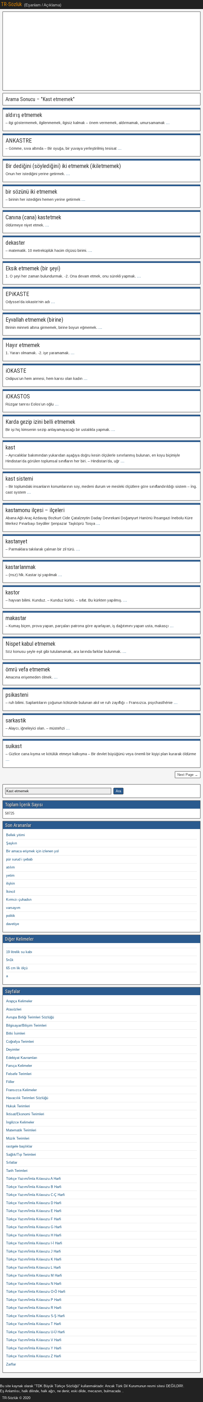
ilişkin (10, 883)
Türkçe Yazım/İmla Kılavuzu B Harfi (33, 1187)
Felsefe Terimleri (18, 1074)
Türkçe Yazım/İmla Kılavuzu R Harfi (33, 1308)
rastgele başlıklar (19, 1146)
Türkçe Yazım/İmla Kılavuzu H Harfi (33, 1235)
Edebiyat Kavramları (21, 1058)
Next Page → (187, 775)
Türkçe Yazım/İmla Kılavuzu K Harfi (33, 1259)
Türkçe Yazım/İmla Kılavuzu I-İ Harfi (34, 1243)
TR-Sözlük (11, 4)
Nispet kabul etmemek (30, 643)
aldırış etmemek (24, 115)
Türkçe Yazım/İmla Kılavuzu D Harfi (33, 1203)
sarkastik (16, 720)
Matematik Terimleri (21, 1130)
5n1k (9, 960)
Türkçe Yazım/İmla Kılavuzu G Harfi (34, 1227)
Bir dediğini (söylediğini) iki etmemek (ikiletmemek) (63, 166)
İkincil (10, 892)
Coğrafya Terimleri (20, 1042)
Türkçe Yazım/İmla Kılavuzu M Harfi (34, 1275)
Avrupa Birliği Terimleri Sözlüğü (30, 1017)
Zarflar (11, 1364)
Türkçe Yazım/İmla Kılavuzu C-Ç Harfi (35, 1195)
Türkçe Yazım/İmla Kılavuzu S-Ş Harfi (35, 1316)
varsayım (13, 908)
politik (10, 916)
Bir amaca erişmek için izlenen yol (32, 851)
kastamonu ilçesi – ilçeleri (35, 510)
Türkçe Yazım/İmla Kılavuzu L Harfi (33, 1267)
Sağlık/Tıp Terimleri (21, 1155)
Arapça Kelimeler (19, 1001)
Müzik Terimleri (17, 1138)
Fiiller (10, 1082)
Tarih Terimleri (16, 1171)
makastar (16, 618)
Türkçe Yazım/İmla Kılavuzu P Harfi (33, 1300)
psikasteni (17, 694)
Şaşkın (11, 843)
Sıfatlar (11, 1162)
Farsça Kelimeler (19, 1066)
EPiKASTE (17, 294)
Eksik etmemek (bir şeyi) (33, 268)
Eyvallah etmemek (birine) (34, 319)
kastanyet (16, 541)
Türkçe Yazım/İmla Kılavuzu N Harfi (33, 1284)
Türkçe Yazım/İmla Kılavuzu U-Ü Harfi (35, 1332)
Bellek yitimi (15, 835)
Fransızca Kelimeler (21, 1090)
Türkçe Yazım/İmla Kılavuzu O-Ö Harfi (35, 1292)
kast (10, 447)
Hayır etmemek (23, 345)
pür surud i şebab (19, 859)
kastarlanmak (20, 567)
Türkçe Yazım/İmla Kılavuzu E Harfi (33, 1211)
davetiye (12, 924)
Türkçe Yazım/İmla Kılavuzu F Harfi (33, 1219)
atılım (10, 867)
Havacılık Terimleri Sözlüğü (27, 1098)
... (168, 123)
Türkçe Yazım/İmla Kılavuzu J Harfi (33, 1251)
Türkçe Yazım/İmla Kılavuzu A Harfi (33, 1179)
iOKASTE (16, 370)
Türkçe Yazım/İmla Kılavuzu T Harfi (33, 1324)
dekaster (15, 242)
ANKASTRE (19, 140)
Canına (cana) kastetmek (33, 217)
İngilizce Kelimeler (20, 1122)
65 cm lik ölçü (16, 968)
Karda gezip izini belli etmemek (40, 421)
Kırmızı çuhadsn (18, 900)
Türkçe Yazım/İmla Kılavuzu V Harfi (33, 1340)
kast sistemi (19, 478)
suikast (14, 746)
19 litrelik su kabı (19, 952)
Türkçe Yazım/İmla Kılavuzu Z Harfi (33, 1356)
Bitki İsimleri (15, 1033)
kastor (13, 592)
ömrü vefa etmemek (28, 669)
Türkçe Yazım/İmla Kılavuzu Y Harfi (33, 1348)
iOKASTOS (18, 396)
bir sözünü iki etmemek (31, 191)
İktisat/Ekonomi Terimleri (25, 1114)
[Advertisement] (101, 51)
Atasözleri (13, 1009)
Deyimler (13, 1050)
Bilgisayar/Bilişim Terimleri (26, 1025)
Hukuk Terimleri (18, 1106)
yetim (10, 875)
